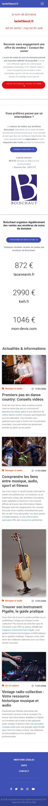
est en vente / (24, 28)
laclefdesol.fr (24, 21)
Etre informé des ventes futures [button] (22, 240)
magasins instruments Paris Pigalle (18, 630)
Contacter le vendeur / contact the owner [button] (23, 84)
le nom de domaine (24, 14)
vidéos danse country (12, 415)
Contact (24, 771)
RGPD (24, 765)
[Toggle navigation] (42, 3)
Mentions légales (24, 760)
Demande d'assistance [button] (22, 149)
